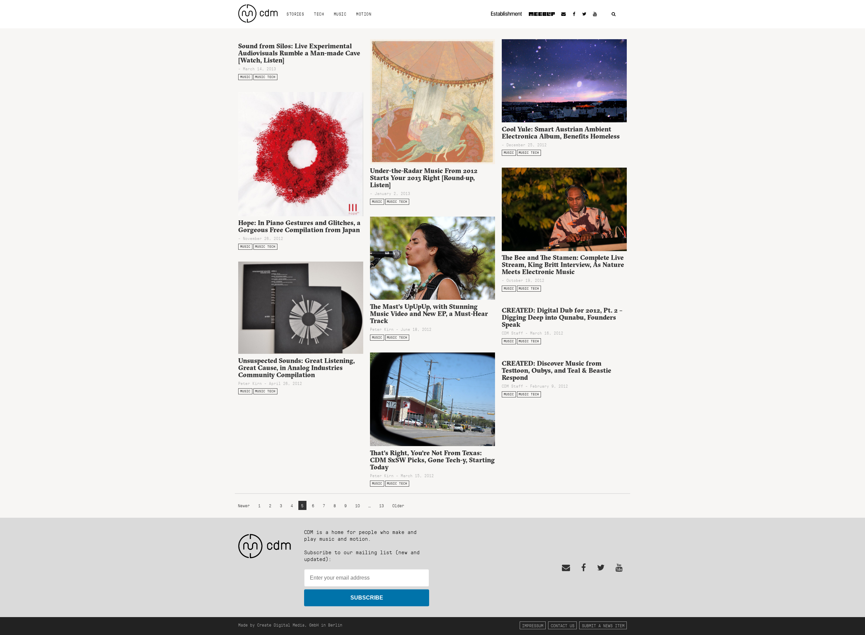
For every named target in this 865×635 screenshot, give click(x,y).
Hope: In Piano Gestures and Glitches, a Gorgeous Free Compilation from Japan (299, 226)
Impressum (532, 625)
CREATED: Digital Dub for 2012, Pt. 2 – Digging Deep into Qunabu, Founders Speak (562, 317)
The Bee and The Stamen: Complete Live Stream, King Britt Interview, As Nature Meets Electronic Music (563, 264)
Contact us (562, 625)
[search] (613, 14)
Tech (319, 14)
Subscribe (366, 598)
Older (398, 505)
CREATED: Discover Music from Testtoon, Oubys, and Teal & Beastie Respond (556, 370)
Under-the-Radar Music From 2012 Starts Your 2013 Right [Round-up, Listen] (423, 178)
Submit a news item (603, 625)
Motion (363, 14)
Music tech (265, 77)
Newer (245, 505)
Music (340, 14)
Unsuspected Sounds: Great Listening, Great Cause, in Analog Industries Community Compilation (296, 368)
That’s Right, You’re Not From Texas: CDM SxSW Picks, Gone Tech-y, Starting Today (432, 460)
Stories (295, 14)
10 (357, 505)
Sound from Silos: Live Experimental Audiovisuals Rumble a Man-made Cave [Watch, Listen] (299, 53)
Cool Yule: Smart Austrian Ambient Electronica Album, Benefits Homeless (561, 132)
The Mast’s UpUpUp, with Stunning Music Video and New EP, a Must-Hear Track (429, 313)
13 (381, 505)
